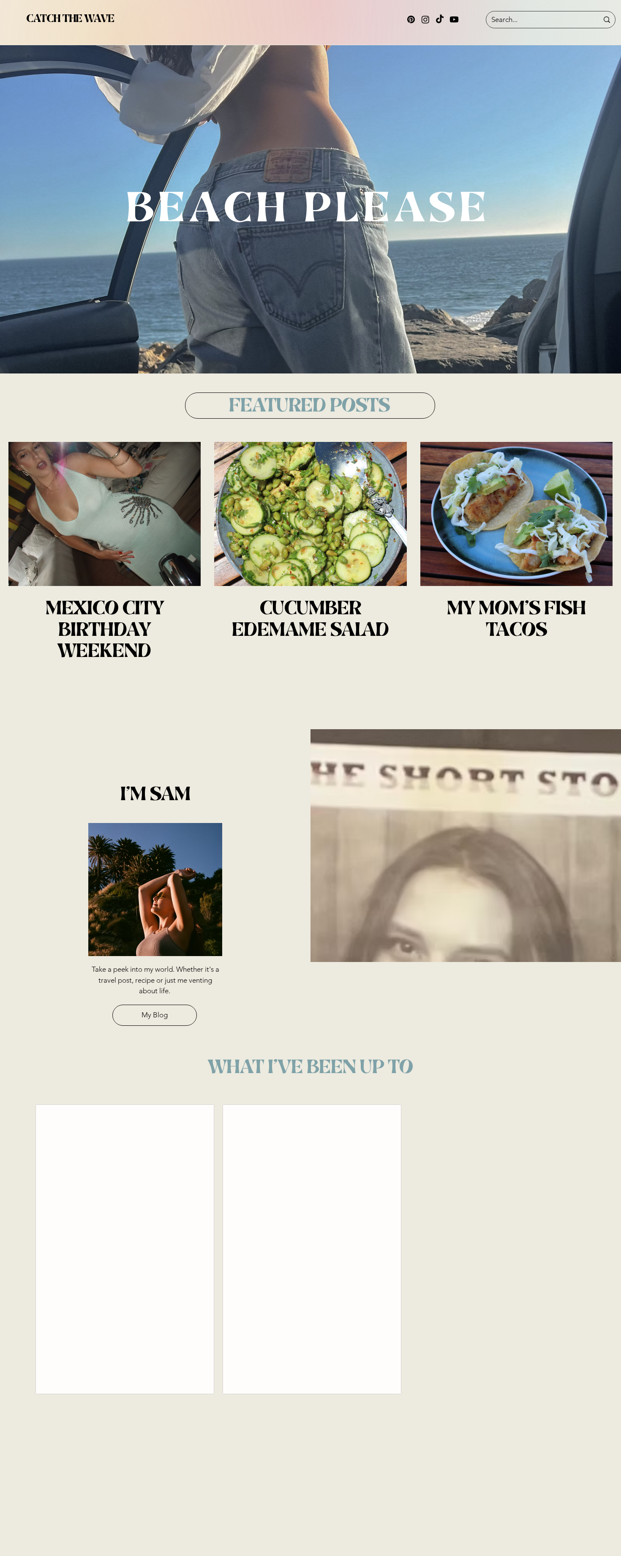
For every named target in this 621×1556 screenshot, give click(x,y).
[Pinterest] (411, 19)
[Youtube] (454, 19)
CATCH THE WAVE (70, 19)
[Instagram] (425, 19)
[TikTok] (440, 19)
